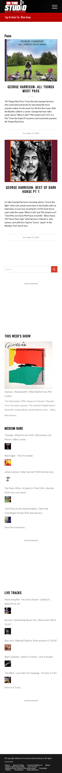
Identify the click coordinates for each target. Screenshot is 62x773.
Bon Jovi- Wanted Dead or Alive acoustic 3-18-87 (31, 640)
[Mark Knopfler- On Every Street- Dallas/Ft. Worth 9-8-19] (8, 611)
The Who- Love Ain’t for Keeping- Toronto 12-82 (31, 673)
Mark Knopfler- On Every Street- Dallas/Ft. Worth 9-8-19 (27, 601)
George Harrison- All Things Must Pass (31, 88)
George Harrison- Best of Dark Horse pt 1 (31, 189)
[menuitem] (53, 6)
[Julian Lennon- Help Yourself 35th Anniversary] (8, 479)
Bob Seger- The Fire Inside (19, 455)
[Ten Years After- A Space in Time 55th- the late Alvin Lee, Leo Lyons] (8, 499)
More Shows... (11, 415)
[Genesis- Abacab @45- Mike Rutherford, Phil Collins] (28, 365)
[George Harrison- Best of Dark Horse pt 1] (31, 161)
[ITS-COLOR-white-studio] (26, 6)
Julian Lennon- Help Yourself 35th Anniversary (29, 471)
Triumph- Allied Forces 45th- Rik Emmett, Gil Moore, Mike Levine (28, 437)
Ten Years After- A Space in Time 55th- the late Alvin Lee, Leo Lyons (29, 490)
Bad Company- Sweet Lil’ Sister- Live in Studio (29, 656)
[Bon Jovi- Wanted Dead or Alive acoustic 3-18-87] (8, 647)
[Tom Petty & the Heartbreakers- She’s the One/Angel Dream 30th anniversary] (8, 520)
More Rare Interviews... (15, 527)
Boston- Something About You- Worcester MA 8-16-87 (31, 622)
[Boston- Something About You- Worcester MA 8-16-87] (8, 631)
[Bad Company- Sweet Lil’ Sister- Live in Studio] (8, 664)
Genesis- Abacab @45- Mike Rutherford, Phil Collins (28, 393)
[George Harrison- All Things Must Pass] (31, 60)
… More (51, 409)
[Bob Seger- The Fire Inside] (8, 462)
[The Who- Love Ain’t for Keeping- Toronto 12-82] (8, 680)
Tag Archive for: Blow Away (18, 17)
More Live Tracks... (13, 687)
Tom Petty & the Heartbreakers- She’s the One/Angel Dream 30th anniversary (26, 510)
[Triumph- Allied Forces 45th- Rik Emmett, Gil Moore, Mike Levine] (8, 446)
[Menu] (53, 6)
